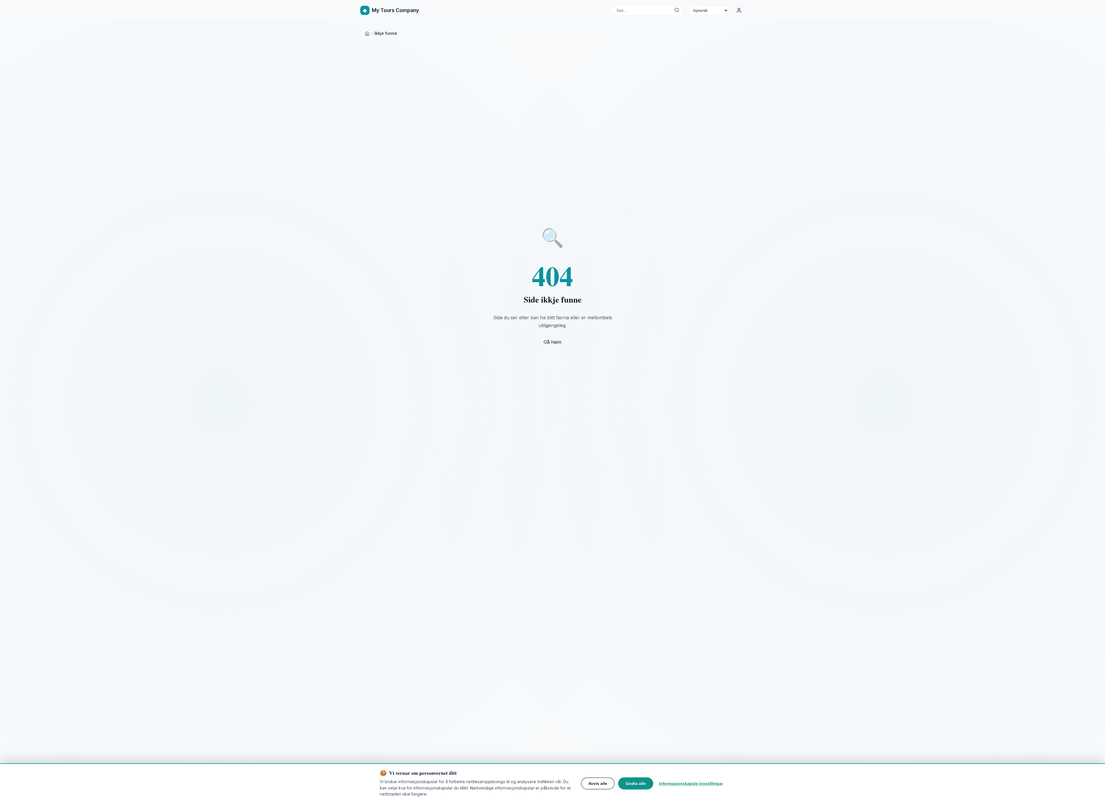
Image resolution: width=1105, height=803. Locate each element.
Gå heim (552, 342)
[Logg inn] (739, 10)
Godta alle (636, 783)
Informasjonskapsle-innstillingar (691, 783)
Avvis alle (597, 783)
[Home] (367, 33)
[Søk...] (676, 10)
